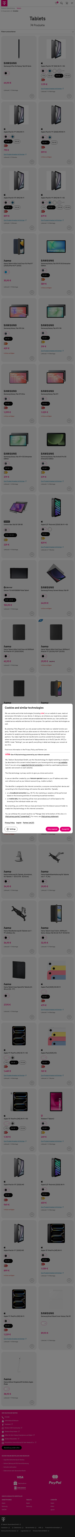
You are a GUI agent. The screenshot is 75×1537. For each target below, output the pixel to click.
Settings (12, 829)
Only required (52, 829)
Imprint (18, 823)
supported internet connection (32, 765)
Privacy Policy (10, 823)
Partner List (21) (28, 823)
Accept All (65, 829)
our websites (62, 762)
